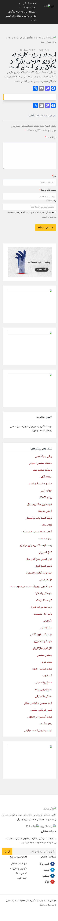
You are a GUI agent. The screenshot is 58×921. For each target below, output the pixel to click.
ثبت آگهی (22, 878)
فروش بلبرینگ (45, 511)
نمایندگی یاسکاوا (43, 593)
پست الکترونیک (47, 190)
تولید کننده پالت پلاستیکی (38, 518)
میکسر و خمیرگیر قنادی (40, 484)
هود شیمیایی (45, 580)
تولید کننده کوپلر (43, 566)
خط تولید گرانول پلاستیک (39, 573)
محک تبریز (46, 662)
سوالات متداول (19, 864)
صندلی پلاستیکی (43, 682)
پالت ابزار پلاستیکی (42, 614)
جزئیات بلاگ (29, 8)
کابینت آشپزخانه (44, 600)
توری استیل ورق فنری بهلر (39, 559)
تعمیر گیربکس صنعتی (41, 710)
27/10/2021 (44, 50)
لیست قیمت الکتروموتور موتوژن (36, 545)
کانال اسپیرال (45, 552)
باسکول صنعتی (44, 655)
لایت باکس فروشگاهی (41, 634)
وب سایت (51, 200)
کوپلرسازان (46, 490)
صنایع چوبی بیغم (43, 689)
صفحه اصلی (29, 3)
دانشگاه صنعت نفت (42, 470)
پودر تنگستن (46, 724)
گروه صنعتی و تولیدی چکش (38, 703)
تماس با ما (21, 873)
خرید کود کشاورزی (42, 641)
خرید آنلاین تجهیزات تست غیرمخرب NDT (31, 586)
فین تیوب (47, 676)
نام (54, 176)
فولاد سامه (46, 525)
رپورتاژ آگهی (46, 477)
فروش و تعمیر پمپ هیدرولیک (37, 532)
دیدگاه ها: (50, 137)
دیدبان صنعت (45, 538)
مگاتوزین (47, 621)
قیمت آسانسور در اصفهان (39, 717)
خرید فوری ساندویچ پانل (39, 504)
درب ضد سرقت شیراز (41, 607)
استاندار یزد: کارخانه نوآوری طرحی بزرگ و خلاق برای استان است (20, 16)
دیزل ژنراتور (46, 628)
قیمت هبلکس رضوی (42, 669)
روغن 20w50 (46, 497)
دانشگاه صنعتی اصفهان (40, 463)
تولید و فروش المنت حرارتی (38, 730)
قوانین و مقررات (18, 868)
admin (32, 50)
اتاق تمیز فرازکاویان (42, 648)
